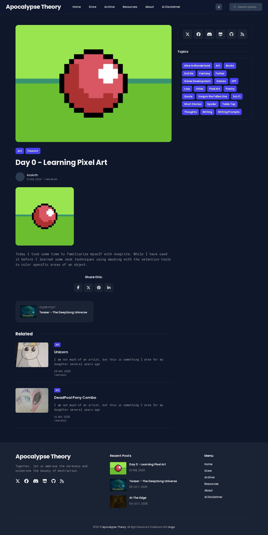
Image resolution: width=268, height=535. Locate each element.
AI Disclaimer (171, 7)
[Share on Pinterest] (98, 287)
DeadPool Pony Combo (75, 397)
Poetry (230, 89)
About (149, 7)
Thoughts (190, 112)
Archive (109, 7)
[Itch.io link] (220, 34)
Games (221, 81)
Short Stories (192, 104)
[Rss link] (242, 34)
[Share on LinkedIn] (108, 287)
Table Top (228, 104)
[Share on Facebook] (78, 287)
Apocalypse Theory (33, 7)
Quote (188, 96)
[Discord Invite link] (209, 34)
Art (20, 151)
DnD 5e (188, 73)
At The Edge (137, 498)
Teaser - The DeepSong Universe (63, 312)
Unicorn (61, 352)
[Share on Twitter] (88, 287)
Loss (187, 89)
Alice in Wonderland (197, 65)
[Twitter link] (187, 34)
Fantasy (204, 73)
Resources (130, 7)
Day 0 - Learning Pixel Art (147, 464)
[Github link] (231, 34)
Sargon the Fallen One (212, 96)
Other (199, 89)
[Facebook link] (198, 34)
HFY (234, 81)
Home (77, 7)
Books (230, 65)
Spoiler (211, 104)
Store (92, 7)
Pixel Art (33, 151)
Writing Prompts (229, 112)
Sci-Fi (236, 96)
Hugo (171, 527)
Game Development (197, 81)
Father (220, 73)
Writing (207, 112)
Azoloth (32, 175)
